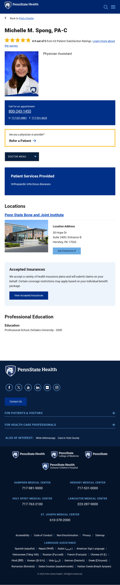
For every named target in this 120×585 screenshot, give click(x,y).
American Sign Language (90, 549)
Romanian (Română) (23, 566)
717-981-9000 (32, 488)
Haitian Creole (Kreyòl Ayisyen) (94, 566)
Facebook (9, 387)
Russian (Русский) (53, 555)
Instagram (56, 387)
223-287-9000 (87, 504)
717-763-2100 (32, 504)
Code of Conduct (43, 535)
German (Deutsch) (75, 560)
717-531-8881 (19, 118)
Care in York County (68, 438)
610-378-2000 (60, 520)
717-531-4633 (39, 118)
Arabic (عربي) (65, 549)
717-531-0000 (87, 488)
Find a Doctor (26, 18)
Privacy (87, 535)
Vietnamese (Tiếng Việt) (25, 555)
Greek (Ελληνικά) (98, 560)
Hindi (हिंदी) (17, 560)
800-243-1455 (20, 111)
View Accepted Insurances (28, 295)
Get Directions (65, 250)
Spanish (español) (25, 549)
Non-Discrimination (67, 535)
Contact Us (16, 401)
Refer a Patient (20, 141)
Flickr (47, 387)
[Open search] (106, 7)
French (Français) (77, 555)
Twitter (18, 387)
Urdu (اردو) (55, 560)
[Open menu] (113, 7)
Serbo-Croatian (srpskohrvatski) (56, 566)
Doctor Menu (17, 156)
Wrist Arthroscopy (45, 438)
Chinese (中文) (99, 555)
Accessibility (22, 535)
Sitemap (100, 535)
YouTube (28, 387)
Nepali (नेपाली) (46, 549)
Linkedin (37, 387)
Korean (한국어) (36, 560)
